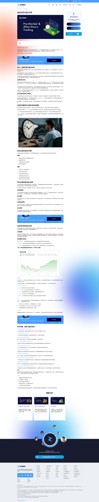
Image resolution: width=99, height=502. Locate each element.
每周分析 (57, 469)
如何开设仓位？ (76, 469)
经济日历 (57, 476)
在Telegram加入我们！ (49, 457)
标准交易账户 (39, 471)
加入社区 (71, 34)
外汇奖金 (38, 465)
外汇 (49, 4)
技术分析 (65, 465)
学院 (70, 4)
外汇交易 (47, 478)
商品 (60, 4)
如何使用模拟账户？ (66, 478)
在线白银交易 (48, 469)
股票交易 (47, 476)
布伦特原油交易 (49, 465)
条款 (73, 4)
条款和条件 (18, 481)
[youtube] (30, 475)
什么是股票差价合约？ (66, 473)
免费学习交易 (65, 476)
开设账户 (75, 1)
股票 (53, 4)
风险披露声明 (61, 491)
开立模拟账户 (73, 28)
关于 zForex (78, 4)
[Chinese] (71, 1)
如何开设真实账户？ (77, 473)
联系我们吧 (75, 476)
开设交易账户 (54, 60)
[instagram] (22, 475)
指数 (56, 4)
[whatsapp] (28, 475)
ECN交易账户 (39, 469)
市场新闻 (57, 473)
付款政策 (18, 480)
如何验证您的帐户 (76, 471)
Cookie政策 (29, 480)
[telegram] (25, 475)
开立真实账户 (73, 24)
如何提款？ (76, 465)
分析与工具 (65, 4)
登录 (80, 1)
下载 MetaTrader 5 (39, 473)
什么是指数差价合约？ (66, 471)
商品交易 (47, 473)
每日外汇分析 (58, 471)
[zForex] (21, 5)
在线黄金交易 (48, 471)
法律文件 (28, 481)
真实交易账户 (39, 476)
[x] (19, 475)
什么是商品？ (65, 469)
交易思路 (57, 465)
